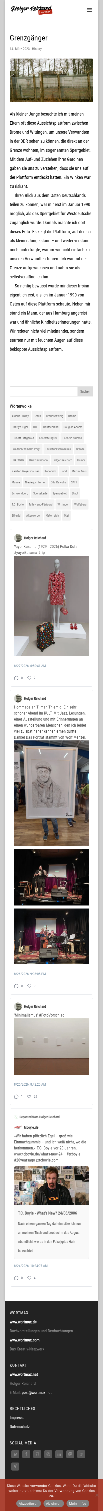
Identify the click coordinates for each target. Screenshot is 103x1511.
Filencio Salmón (72, 438)
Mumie (16, 482)
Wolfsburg (80, 504)
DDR (35, 427)
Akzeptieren (28, 1503)
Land (64, 471)
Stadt (75, 493)
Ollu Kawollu (58, 482)
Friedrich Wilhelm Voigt (26, 449)
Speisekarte (40, 493)
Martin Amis (79, 471)
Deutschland (50, 427)
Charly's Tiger (20, 427)
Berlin (37, 416)
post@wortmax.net (37, 1392)
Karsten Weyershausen (26, 471)
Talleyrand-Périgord (40, 504)
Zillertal (16, 515)
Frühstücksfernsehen (58, 449)
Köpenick (50, 471)
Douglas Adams (73, 427)
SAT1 (74, 482)
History (37, 49)
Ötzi (66, 515)
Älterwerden (33, 515)
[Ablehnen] (96, 1495)
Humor (81, 460)
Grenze (80, 449)
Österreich (52, 515)
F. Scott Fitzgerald (23, 438)
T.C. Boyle (18, 504)
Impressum (19, 1417)
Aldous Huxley (20, 416)
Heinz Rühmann (38, 460)
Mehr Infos (78, 1503)
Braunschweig (54, 416)
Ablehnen (54, 1503)
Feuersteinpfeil (48, 438)
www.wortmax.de (23, 1322)
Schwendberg (20, 493)
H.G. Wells (18, 460)
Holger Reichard (62, 460)
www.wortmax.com (25, 1340)
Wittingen (63, 504)
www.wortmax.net (24, 1374)
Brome (72, 416)
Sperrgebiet (59, 493)
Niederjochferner (35, 482)
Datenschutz (20, 1426)
